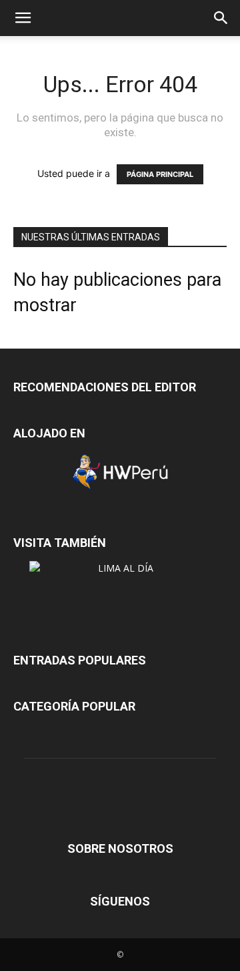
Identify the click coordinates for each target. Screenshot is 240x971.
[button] (22, 18)
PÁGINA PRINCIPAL (160, 174)
